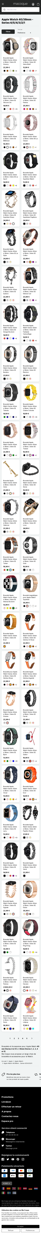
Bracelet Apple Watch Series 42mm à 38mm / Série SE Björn (10, 751)
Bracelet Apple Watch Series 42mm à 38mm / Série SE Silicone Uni (10, 99)
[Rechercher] (4, 9)
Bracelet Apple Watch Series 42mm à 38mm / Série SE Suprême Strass (10, 214)
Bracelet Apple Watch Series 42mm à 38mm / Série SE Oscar (10, 790)
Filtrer (8, 31)
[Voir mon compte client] (33, 4)
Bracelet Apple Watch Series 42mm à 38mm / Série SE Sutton (30, 751)
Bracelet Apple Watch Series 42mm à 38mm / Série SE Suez (10, 942)
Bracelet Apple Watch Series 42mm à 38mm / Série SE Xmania (10, 713)
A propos (6, 1111)
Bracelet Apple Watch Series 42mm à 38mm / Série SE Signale (10, 904)
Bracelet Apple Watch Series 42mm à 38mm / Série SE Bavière (10, 369)
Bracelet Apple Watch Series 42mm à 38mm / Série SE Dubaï (30, 904)
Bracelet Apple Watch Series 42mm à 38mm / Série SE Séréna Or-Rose (30, 637)
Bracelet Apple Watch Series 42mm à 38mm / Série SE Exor (30, 790)
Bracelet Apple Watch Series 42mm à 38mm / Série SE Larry (10, 828)
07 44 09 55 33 (12, 1135)
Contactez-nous (10, 1116)
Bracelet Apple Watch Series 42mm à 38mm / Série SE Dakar (10, 866)
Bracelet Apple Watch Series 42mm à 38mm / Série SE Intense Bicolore (10, 598)
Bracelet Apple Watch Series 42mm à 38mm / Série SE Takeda (10, 407)
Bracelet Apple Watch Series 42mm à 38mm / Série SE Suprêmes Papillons (30, 214)
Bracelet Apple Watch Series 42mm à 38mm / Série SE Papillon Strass (30, 828)
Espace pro (7, 1121)
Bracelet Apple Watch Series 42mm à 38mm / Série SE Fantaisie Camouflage (30, 330)
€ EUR (5, 1183)
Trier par (20, 29)
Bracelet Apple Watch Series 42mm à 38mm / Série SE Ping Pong (30, 942)
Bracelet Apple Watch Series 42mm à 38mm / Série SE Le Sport (10, 176)
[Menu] (7, 4)
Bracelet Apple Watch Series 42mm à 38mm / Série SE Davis (10, 1019)
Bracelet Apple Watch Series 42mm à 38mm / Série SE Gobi (30, 560)
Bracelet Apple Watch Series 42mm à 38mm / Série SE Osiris (10, 484)
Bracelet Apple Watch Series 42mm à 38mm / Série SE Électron (30, 369)
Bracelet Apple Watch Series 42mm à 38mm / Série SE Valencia (10, 522)
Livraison (6, 1102)
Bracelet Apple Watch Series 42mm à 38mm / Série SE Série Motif (30, 61)
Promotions (7, 1097)
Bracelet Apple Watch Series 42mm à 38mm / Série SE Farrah (30, 713)
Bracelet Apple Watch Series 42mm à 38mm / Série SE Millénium (10, 137)
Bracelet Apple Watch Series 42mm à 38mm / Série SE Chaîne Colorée (30, 407)
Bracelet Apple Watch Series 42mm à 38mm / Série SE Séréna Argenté (30, 675)
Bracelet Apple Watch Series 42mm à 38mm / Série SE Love (30, 522)
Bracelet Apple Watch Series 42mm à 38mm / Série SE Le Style (10, 252)
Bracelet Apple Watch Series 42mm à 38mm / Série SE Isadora (10, 290)
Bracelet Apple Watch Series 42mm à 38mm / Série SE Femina (30, 99)
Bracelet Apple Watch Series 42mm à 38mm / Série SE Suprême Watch (30, 176)
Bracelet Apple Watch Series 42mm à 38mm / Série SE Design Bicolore (10, 329)
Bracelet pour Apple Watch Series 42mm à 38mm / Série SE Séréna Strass (10, 675)
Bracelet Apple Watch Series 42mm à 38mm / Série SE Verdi (30, 866)
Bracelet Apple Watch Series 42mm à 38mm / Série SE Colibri (30, 252)
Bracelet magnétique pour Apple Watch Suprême (30, 597)
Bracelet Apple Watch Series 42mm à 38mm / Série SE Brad (10, 637)
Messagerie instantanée (15, 1142)
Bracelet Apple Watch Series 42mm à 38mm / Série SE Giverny (10, 61)
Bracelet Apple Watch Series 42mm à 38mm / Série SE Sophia (10, 445)
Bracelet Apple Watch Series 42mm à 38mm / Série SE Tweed (30, 445)
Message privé (11, 1148)
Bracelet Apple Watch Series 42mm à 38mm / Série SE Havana (30, 981)
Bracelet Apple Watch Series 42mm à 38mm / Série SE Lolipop (30, 1019)
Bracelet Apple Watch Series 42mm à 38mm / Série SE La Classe (30, 137)
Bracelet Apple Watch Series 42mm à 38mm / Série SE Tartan (10, 560)
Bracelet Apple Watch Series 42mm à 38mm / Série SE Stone (30, 484)
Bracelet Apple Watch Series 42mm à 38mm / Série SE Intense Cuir (30, 290)
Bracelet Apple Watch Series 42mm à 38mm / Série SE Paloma (10, 981)
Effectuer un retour (11, 1106)
